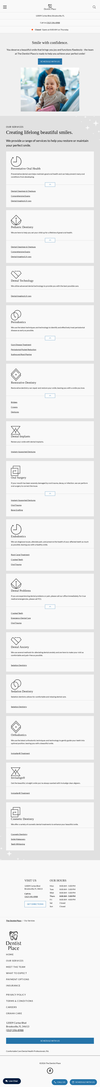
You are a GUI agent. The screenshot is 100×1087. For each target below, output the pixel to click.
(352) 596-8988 (53, 22)
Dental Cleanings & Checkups (23, 191)
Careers (11, 1007)
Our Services (14, 960)
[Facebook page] (50, 1071)
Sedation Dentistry (19, 665)
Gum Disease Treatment (21, 344)
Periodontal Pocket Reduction (23, 349)
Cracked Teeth (17, 559)
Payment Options (17, 979)
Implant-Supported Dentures (23, 452)
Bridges (14, 402)
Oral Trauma (16, 505)
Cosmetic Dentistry (19, 834)
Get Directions (35, 904)
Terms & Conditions (19, 1001)
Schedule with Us (50, 61)
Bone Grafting (17, 510)
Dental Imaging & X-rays (21, 201)
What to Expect (16, 973)
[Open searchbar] (94, 7)
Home (10, 954)
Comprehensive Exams (20, 196)
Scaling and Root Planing (21, 354)
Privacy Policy (16, 994)
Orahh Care (14, 1013)
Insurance (13, 985)
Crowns (14, 407)
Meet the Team (15, 967)
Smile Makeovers (18, 839)
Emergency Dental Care (21, 618)
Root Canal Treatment (20, 554)
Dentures (15, 412)
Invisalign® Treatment (20, 753)
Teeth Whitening (18, 844)
